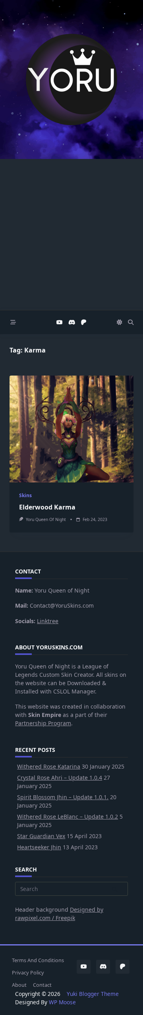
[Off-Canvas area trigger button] (13, 322)
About (19, 984)
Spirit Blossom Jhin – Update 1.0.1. (62, 797)
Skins (25, 495)
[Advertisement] (71, 234)
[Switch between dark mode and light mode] (119, 322)
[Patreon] (84, 322)
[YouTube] (59, 322)
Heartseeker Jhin (39, 847)
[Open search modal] (130, 322)
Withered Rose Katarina (48, 766)
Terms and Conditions (38, 960)
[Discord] (71, 322)
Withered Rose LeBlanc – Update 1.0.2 (67, 816)
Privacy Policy (28, 972)
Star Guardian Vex (41, 836)
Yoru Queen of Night (46, 519)
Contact (42, 984)
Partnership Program (43, 723)
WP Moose (62, 1002)
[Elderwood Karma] (71, 429)
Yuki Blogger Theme (93, 994)
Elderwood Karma (47, 507)
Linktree (47, 621)
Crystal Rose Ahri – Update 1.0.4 (59, 777)
